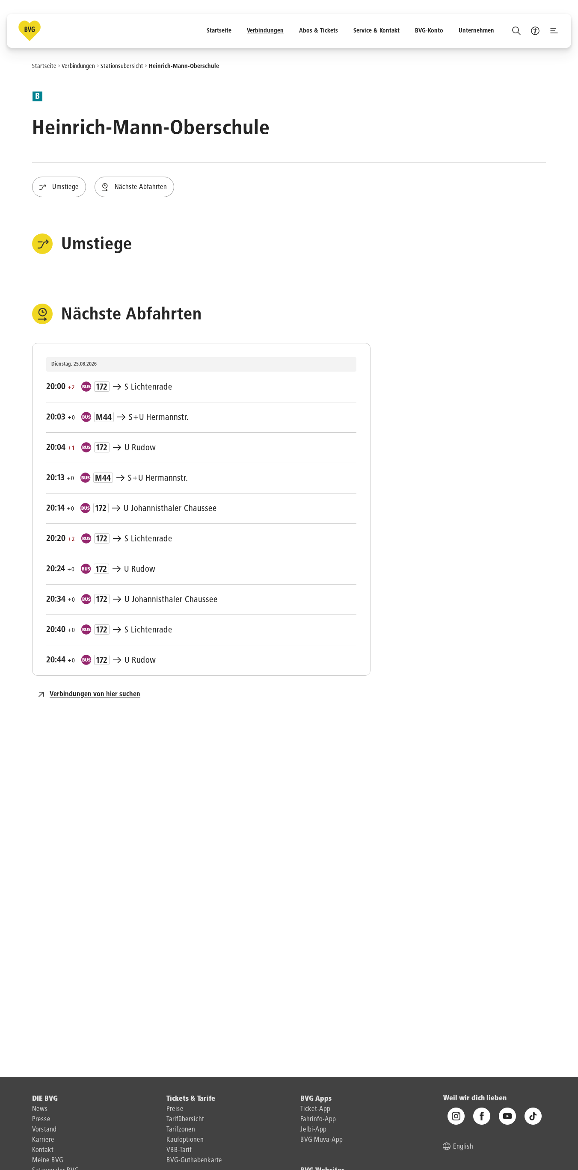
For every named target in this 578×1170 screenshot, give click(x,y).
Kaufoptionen (185, 1140)
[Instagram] (456, 1116)
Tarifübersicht (185, 1119)
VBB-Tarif (179, 1150)
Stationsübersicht (122, 66)
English (463, 1146)
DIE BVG (45, 1099)
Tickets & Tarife (190, 1099)
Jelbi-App (313, 1129)
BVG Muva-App (321, 1140)
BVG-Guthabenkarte (194, 1160)
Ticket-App (315, 1109)
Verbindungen (78, 66)
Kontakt (42, 1150)
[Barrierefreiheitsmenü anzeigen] (535, 31)
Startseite (44, 66)
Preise (175, 1109)
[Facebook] (481, 1116)
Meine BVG (47, 1160)
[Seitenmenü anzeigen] (554, 31)
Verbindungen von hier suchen (95, 694)
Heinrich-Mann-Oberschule (184, 66)
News (40, 1109)
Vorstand (44, 1129)
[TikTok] (533, 1116)
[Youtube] (507, 1116)
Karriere (43, 1140)
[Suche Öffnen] (516, 31)
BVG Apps (316, 1099)
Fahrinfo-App (318, 1119)
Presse (41, 1119)
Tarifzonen (180, 1129)
